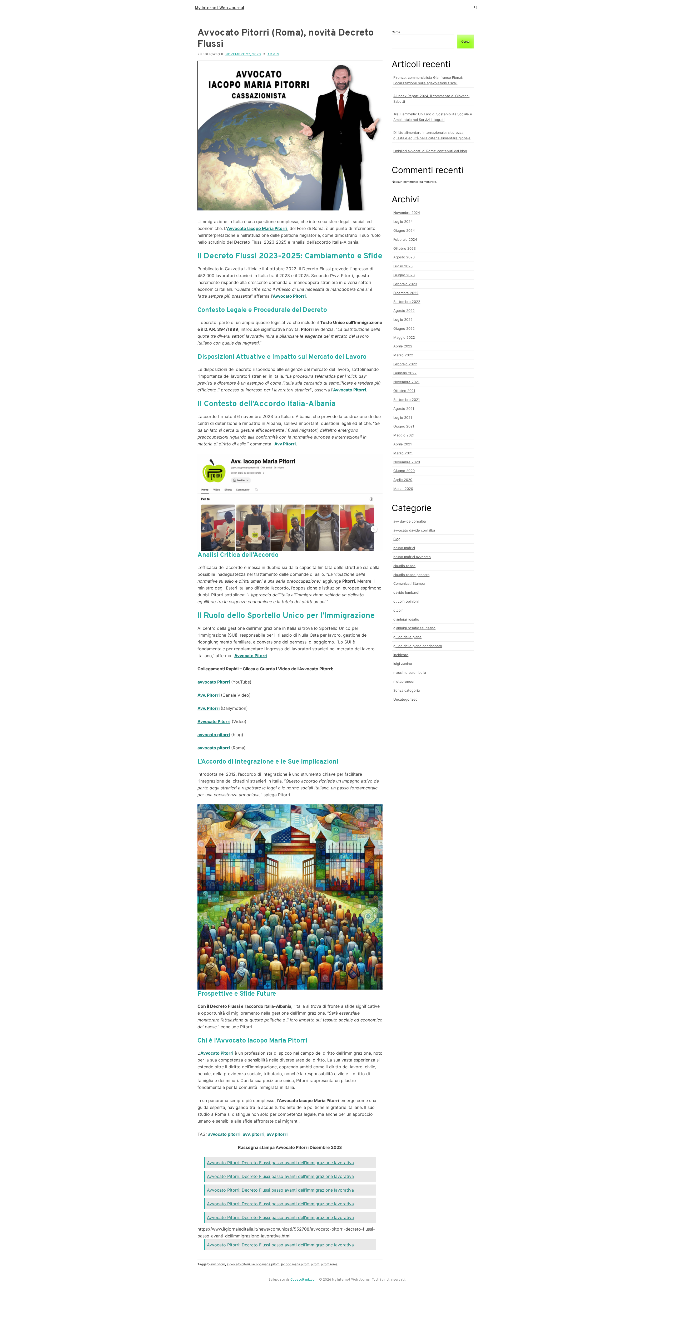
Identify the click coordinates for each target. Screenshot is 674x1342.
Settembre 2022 (406, 301)
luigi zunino (402, 663)
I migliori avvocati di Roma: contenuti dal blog (430, 151)
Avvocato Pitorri (289, 296)
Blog (396, 539)
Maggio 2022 (404, 337)
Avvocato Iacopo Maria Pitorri (257, 228)
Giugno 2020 (404, 471)
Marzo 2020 (403, 488)
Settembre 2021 (406, 399)
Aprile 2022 (402, 346)
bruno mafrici (404, 548)
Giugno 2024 (404, 230)
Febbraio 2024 (405, 239)
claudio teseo (404, 566)
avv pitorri (277, 1134)
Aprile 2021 (402, 444)
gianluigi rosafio (406, 619)
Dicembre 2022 (405, 293)
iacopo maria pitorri (265, 1264)
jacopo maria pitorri (295, 1264)
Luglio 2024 (403, 221)
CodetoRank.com (304, 1280)
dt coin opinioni (406, 601)
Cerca (396, 32)
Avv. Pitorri (208, 708)
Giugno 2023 (404, 275)
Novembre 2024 (406, 212)
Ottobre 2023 (404, 248)
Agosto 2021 (403, 408)
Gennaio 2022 (405, 373)
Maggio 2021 (403, 435)
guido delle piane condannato (417, 646)
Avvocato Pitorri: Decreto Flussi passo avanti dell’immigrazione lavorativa (280, 1162)
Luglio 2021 (402, 417)
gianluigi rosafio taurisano (414, 628)
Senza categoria (406, 690)
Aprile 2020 (402, 480)
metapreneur (404, 681)
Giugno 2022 (404, 328)
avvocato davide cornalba (414, 530)
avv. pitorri (253, 1134)
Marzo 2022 (403, 355)
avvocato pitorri (213, 734)
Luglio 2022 (403, 319)
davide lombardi (406, 592)
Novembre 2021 (406, 382)
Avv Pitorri (285, 443)
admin (273, 54)
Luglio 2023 (403, 266)
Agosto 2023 (404, 257)
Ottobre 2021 (404, 391)
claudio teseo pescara (411, 575)
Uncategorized (405, 699)
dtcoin (398, 610)
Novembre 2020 (406, 462)
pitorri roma (329, 1264)
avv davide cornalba (409, 521)
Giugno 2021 (403, 426)
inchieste (400, 655)
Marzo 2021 (403, 453)
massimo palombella (409, 672)
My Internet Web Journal (219, 8)
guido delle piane (407, 637)
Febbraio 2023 (405, 284)
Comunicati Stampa (409, 583)
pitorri (315, 1264)
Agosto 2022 (404, 310)
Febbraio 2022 (405, 364)
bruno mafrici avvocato (412, 557)
